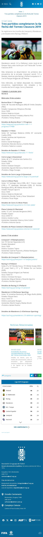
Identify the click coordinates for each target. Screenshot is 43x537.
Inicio (20, 11)
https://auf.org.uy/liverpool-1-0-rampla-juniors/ (19, 259)
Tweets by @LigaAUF (6, 432)
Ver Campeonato (21, 427)
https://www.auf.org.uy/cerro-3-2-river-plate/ (18, 205)
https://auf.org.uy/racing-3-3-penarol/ (16, 288)
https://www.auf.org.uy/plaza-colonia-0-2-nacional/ (21, 229)
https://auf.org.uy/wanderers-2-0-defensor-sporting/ (21, 315)
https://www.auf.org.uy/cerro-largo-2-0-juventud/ (20, 176)
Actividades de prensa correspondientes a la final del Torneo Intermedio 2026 (20, 353)
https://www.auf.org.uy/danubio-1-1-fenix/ (17, 153)
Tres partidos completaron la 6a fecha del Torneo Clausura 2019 (21, 15)
